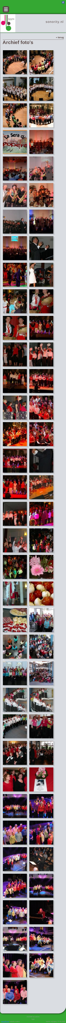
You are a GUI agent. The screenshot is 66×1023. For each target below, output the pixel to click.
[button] (6, 9)
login (33, 1019)
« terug (60, 37)
